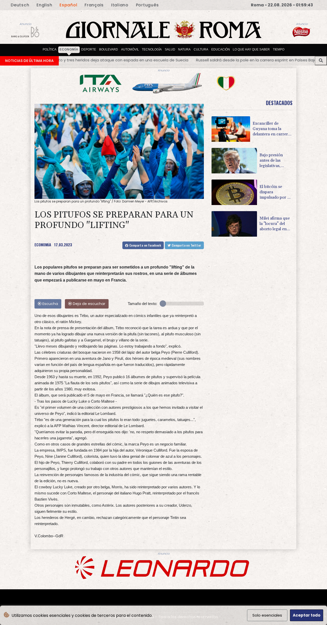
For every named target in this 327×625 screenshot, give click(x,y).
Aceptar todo (306, 615)
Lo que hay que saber (251, 49)
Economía (69, 49)
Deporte (88, 49)
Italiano (120, 5)
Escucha (49, 303)
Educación (220, 49)
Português (147, 5)
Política (49, 49)
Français (94, 5)
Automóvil (130, 49)
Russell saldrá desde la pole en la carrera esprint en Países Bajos (173, 60)
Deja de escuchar (88, 303)
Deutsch (20, 5)
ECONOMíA (42, 244)
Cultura (201, 49)
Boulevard (108, 49)
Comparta (145, 245)
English (44, 5)
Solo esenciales (267, 615)
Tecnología (152, 49)
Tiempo (278, 49)
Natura (184, 49)
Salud (170, 49)
